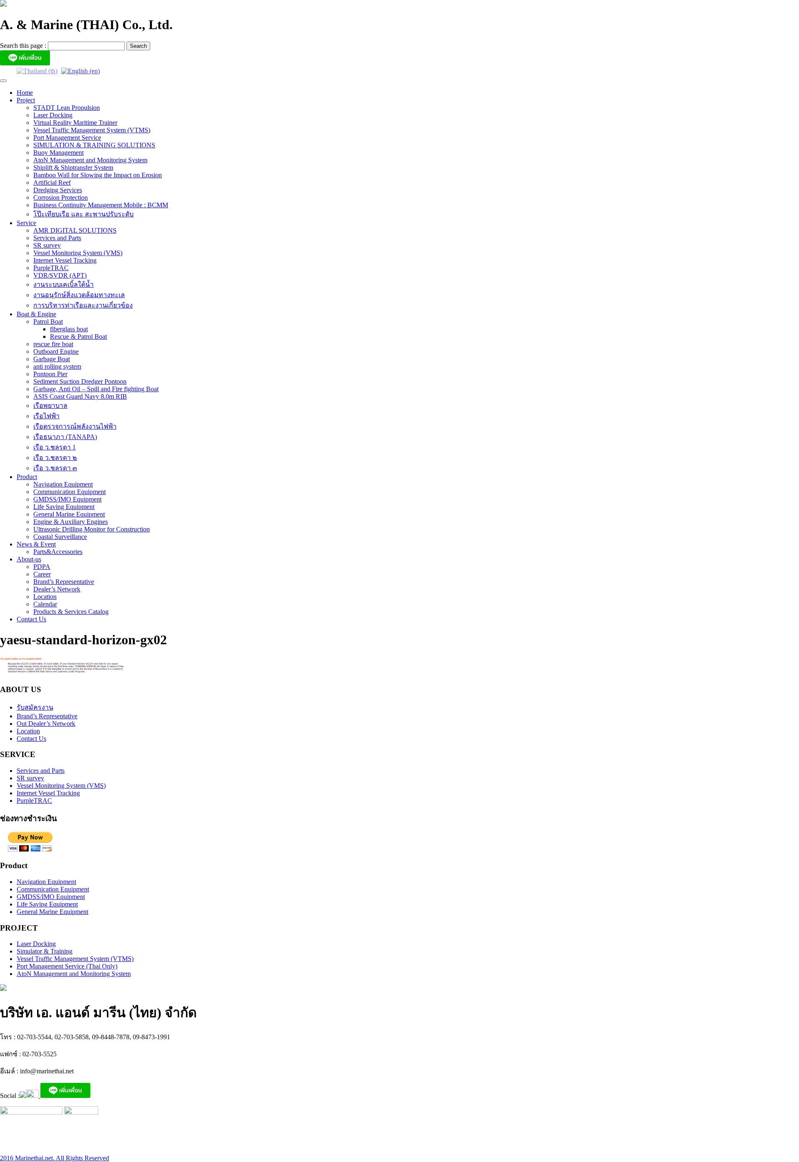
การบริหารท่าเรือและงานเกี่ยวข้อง (83, 305)
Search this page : (24, 45)
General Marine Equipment (69, 514)
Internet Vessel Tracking (65, 260)
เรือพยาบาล (50, 405)
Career (42, 574)
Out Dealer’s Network (46, 723)
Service (26, 222)
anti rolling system (57, 366)
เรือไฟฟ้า (46, 416)
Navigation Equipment (63, 484)
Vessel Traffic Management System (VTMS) (91, 130)
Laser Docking (52, 115)
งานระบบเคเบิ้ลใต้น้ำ (63, 284)
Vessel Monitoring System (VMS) (77, 252)
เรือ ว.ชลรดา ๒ (55, 457)
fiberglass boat (69, 329)
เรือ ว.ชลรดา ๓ (55, 468)
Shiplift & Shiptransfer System (73, 167)
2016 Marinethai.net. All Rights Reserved (54, 1158)
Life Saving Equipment (63, 506)
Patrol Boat (48, 321)
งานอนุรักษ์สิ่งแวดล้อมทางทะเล (79, 294)
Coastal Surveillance (60, 536)
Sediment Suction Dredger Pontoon (80, 381)
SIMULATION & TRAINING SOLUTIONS (94, 145)
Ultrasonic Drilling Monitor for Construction (91, 529)
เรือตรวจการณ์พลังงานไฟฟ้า (75, 426)
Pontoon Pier (50, 373)
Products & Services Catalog (71, 611)
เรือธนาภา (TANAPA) (65, 436)
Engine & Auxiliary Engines (70, 521)
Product (27, 476)
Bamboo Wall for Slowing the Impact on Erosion (97, 175)
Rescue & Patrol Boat (78, 336)
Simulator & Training (44, 951)
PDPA (41, 566)
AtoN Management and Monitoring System (90, 160)
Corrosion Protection (60, 197)
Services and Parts (57, 237)
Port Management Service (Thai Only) (67, 966)
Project (26, 100)
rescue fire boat (53, 344)
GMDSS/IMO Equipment (67, 499)
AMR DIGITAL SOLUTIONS (75, 230)
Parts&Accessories (57, 551)
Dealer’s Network (56, 589)
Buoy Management (58, 152)
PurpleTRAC (51, 267)
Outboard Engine (56, 351)
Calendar (45, 604)
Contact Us (31, 619)
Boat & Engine (36, 314)
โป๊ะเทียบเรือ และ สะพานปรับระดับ (83, 214)
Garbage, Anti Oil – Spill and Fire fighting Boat (96, 388)
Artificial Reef (52, 182)
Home (25, 92)
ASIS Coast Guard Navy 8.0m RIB (80, 396)
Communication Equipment (69, 491)
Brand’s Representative (63, 581)
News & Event (36, 544)
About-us (29, 559)
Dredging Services (57, 190)
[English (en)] (80, 70)
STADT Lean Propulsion (66, 107)
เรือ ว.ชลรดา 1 (54, 447)
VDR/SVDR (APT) (60, 275)
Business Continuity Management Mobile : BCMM (100, 205)
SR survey (47, 245)
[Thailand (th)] (37, 70)
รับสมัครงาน (35, 707)
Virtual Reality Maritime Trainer (75, 122)
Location (45, 596)
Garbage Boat (51, 359)
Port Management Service (67, 137)
